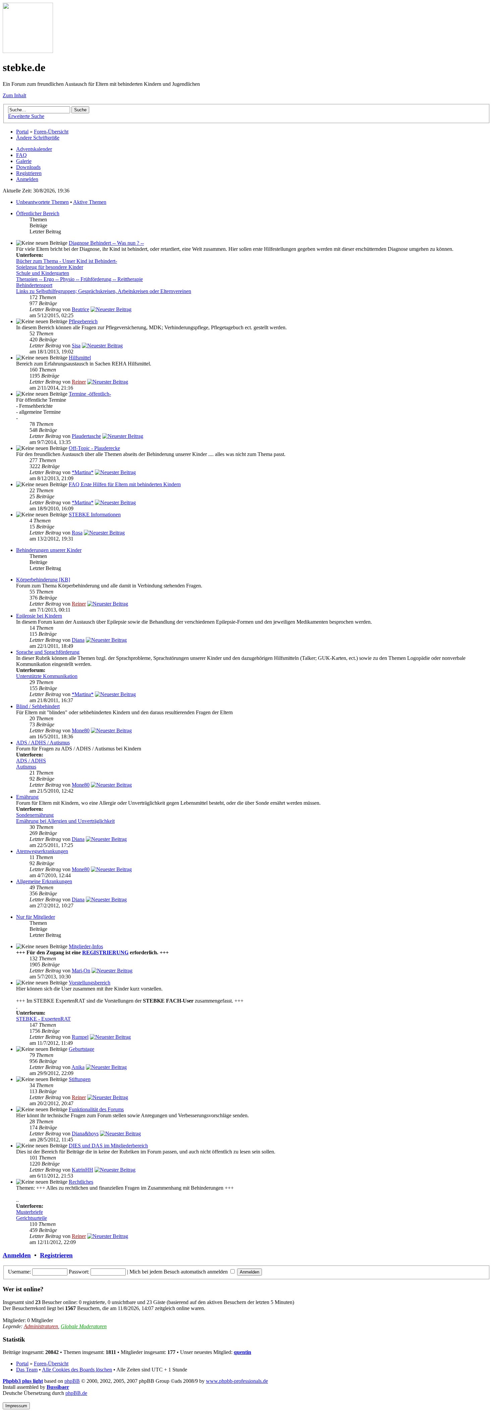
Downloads (28, 167)
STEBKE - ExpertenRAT (43, 1019)
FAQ (21, 155)
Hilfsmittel (80, 357)
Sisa (76, 345)
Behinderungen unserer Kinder (48, 550)
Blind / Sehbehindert (38, 706)
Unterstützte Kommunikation (46, 676)
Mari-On (81, 970)
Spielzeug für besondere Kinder (49, 267)
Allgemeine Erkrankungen (44, 881)
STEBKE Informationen (95, 514)
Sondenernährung (35, 815)
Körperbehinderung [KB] (43, 579)
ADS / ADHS (31, 761)
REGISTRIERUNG (105, 952)
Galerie (24, 161)
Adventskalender (34, 149)
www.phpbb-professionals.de (237, 1381)
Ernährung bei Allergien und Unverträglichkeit (65, 821)
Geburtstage (81, 1049)
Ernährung (27, 797)
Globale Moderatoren (84, 1326)
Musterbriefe (29, 1212)
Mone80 (81, 730)
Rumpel (80, 1037)
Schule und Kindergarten (42, 273)
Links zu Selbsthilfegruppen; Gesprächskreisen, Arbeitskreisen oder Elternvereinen (103, 291)
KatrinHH (82, 1170)
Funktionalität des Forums (96, 1109)
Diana (78, 640)
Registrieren (29, 173)
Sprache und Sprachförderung (47, 652)
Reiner (79, 382)
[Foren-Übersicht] (28, 51)
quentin (242, 1352)
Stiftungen (80, 1079)
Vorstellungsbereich (89, 982)
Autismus (26, 767)
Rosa (77, 532)
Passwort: (79, 1272)
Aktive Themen (89, 202)
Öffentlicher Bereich (37, 213)
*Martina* (83, 472)
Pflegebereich (83, 321)
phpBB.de (76, 1393)
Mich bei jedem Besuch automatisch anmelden (179, 1272)
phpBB (72, 1381)
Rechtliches (81, 1182)
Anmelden (27, 179)
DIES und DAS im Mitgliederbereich (108, 1145)
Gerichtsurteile (31, 1218)
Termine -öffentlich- (90, 394)
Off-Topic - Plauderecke (94, 448)
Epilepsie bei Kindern (39, 616)
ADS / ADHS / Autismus (43, 742)
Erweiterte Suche (26, 116)
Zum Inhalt (14, 95)
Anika (78, 1067)
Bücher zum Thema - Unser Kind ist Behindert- (66, 261)
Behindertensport (34, 285)
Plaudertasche (86, 436)
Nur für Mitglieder (35, 917)
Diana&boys (85, 1133)
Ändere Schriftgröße (37, 137)
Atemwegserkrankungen (42, 851)
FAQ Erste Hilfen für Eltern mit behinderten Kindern (125, 484)
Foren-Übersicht (51, 131)
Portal (22, 131)
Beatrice (80, 309)
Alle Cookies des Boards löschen (77, 1369)
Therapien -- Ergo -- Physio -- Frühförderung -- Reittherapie (79, 279)
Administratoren (41, 1326)
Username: (19, 1272)
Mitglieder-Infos (86, 946)
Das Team (27, 1369)
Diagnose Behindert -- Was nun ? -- (106, 243)
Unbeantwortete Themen (42, 202)
